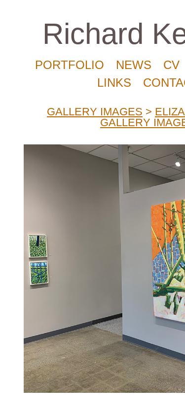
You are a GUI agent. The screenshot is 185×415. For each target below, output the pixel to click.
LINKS (114, 82)
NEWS (133, 64)
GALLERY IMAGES (95, 111)
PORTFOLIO (69, 64)
